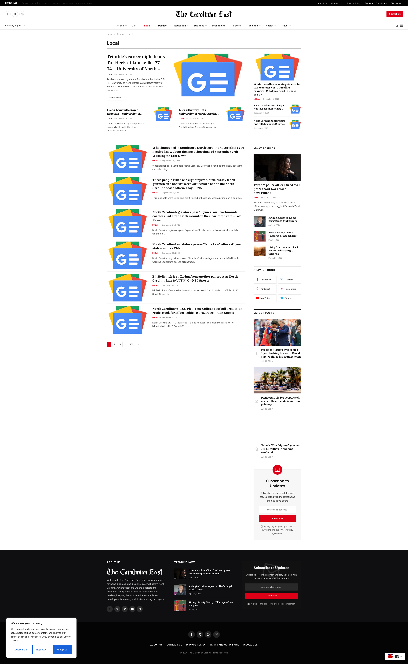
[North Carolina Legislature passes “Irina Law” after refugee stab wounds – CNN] (127, 255)
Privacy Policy (354, 3)
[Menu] (401, 25)
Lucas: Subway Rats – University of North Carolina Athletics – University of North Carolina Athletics (198, 112)
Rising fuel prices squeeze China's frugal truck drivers (282, 219)
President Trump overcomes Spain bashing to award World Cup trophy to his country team (281, 353)
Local (147, 25)
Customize (21, 649)
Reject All (41, 649)
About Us (322, 3)
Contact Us (336, 3)
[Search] (397, 25)
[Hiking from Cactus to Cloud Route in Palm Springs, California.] (260, 251)
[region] (41, 638)
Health (269, 25)
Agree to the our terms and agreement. (272, 604)
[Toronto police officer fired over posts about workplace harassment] (277, 167)
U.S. (134, 25)
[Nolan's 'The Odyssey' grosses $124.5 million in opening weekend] (277, 428)
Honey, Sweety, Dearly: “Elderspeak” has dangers (282, 234)
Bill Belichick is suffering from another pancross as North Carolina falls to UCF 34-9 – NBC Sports (195, 278)
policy (281, 604)
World (120, 25)
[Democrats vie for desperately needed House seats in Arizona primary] (277, 380)
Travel (284, 25)
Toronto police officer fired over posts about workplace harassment (277, 189)
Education (180, 25)
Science (253, 25)
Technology (218, 25)
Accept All (62, 649)
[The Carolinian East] (204, 14)
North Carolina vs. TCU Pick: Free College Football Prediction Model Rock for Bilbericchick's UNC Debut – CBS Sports (197, 311)
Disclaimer (396, 3)
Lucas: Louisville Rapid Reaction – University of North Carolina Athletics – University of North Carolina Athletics (126, 112)
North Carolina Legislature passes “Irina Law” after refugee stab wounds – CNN (196, 246)
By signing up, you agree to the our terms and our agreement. (278, 530)
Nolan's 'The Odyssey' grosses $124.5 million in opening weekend (280, 449)
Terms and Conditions (376, 3)
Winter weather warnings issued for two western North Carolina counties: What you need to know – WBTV (277, 89)
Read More (115, 97)
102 (131, 344)
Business (199, 25)
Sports (237, 25)
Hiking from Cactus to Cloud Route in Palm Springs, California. (283, 250)
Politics (162, 25)
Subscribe (395, 14)
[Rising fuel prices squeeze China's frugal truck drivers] (260, 221)
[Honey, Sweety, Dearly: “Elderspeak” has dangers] (260, 236)
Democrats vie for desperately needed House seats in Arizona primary (58, 3)
